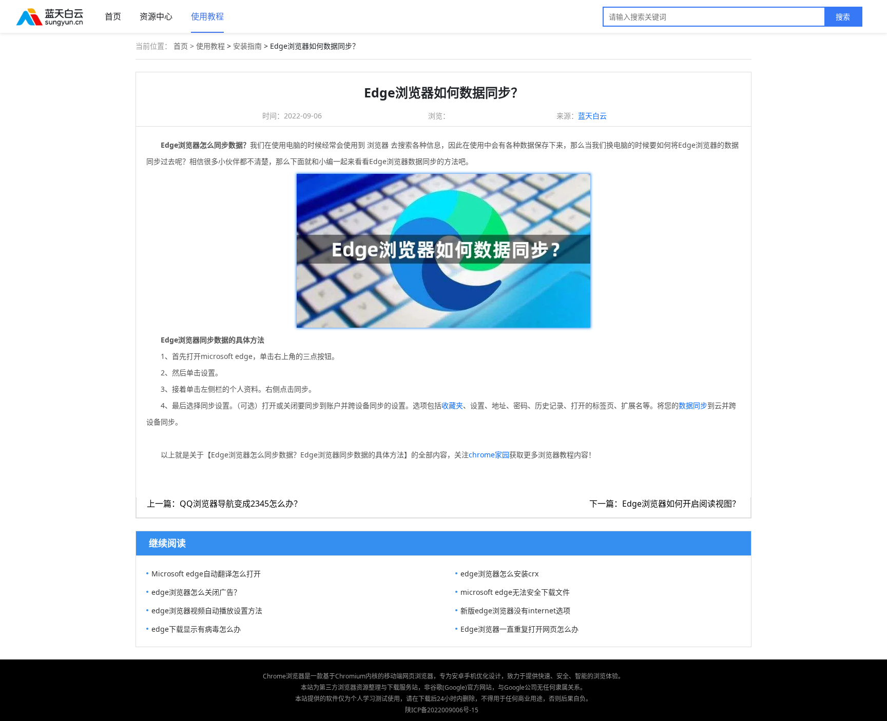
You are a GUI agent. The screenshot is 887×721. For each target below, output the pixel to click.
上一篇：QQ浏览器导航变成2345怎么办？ (224, 503)
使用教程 (207, 16)
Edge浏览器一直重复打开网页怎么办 (519, 629)
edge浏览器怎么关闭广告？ (196, 592)
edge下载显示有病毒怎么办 (196, 629)
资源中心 (156, 16)
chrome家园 (489, 454)
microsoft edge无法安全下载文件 (515, 592)
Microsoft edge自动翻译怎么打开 (206, 573)
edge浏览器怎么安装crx (499, 573)
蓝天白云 (592, 116)
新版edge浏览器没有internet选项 (515, 610)
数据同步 (693, 405)
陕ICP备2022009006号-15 (441, 710)
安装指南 (247, 46)
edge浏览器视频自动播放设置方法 (206, 610)
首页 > (184, 46)
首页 (113, 16)
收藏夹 (452, 405)
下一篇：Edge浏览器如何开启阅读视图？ (664, 503)
